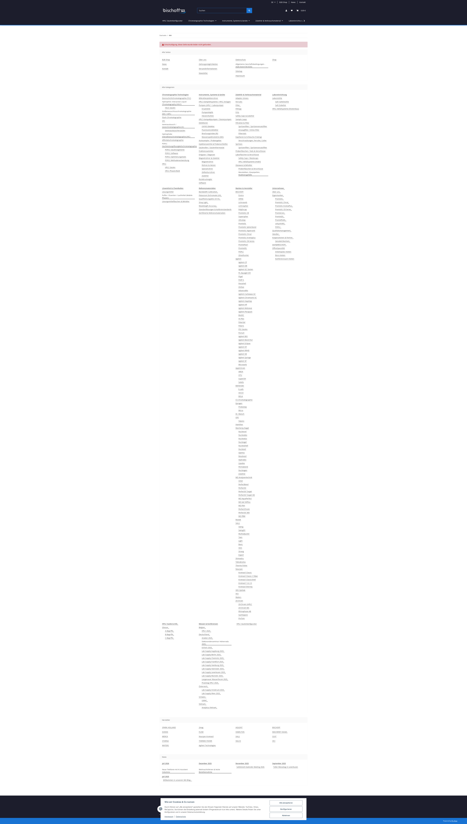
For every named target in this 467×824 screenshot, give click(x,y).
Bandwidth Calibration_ (208, 192)
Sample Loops (241, 119)
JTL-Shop (454, 821)
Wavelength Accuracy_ (208, 206)
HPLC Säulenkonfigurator (247, 624)
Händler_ (276, 234)
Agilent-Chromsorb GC (247, 297)
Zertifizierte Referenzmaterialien (212, 213)
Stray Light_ (203, 202)
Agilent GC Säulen (245, 269)
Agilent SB (242, 354)
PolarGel (241, 322)
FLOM (201, 732)
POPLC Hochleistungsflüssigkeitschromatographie (179, 144)
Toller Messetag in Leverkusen (285, 767)
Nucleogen (242, 470)
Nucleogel (242, 442)
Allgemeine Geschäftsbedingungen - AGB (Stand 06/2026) (250, 65)
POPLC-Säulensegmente (174, 150)
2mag (201, 727)
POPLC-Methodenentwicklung (177, 160)
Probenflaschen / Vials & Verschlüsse (250, 151)
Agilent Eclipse (244, 343)
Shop (274, 59)
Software (202, 183)
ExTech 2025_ (207, 647)
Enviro (241, 195)
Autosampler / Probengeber (210, 140)
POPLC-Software (171, 153)
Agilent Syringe (244, 357)
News (293, 2)
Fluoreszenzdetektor (210, 130)
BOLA (240, 396)
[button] (286, 10)
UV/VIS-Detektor (208, 126)
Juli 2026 (165, 763)
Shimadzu (240, 558)
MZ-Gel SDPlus (244, 502)
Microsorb (242, 364)
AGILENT (239, 727)
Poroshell (242, 283)
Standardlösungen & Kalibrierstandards (215, 209)
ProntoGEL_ (279, 216)
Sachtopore (243, 615)
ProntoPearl (243, 245)
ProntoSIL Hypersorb (246, 230)
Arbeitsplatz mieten (283, 252)
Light (240, 541)
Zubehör (205, 176)
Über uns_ (276, 192)
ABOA (240, 371)
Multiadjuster (244, 534)
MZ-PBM (241, 516)
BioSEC (241, 315)
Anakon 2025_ (207, 638)
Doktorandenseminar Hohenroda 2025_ (215, 642)
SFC (163, 121)
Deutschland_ (204, 634)
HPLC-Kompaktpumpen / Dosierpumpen (215, 119)
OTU (240, 375)
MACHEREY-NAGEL (279, 732)
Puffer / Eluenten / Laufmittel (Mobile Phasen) (177, 196)
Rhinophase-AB (244, 611)
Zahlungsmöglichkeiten (208, 64)
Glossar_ (165, 627)
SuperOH (242, 378)
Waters (238, 597)
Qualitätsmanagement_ (281, 230)
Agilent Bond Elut (245, 340)
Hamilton (239, 424)
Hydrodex (242, 460)
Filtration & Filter (242, 123)
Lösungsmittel (168, 192)
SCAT (274, 736)
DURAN (165, 732)
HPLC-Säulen (170, 167)
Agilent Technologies (207, 745)
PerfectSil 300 (244, 512)
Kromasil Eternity (245, 586)
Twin (240, 537)
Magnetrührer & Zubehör (209, 158)
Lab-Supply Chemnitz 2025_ (213, 658)
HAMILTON (240, 732)
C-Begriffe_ (169, 638)
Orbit (240, 481)
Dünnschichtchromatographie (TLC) (176, 98)
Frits (237, 112)
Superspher (243, 216)
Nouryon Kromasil (206, 736)
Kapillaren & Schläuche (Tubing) (249, 137)
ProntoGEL (242, 248)
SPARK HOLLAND (169, 727)
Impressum (169, 816)
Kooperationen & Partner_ (282, 237)
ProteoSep (242, 407)
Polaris (241, 326)
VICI (237, 594)
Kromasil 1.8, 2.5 (245, 583)
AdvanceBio (243, 290)
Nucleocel (242, 431)
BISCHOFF (239, 192)
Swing (240, 527)
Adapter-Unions (242, 98)
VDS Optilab (240, 590)
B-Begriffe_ (169, 634)
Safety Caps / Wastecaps (248, 158)
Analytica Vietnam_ (209, 707)
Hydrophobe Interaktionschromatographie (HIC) (176, 135)
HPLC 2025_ (206, 631)
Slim (240, 548)
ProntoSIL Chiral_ (282, 202)
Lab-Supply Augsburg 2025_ (213, 651)
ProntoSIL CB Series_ (283, 209)
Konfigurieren (286, 809)
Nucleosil (242, 449)
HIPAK (240, 199)
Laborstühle (277, 98)
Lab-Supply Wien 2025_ (211, 693)
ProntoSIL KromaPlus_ (284, 206)
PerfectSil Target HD (246, 495)
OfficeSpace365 (278, 248)
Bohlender (240, 386)
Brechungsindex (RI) (210, 133)
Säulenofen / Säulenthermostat (211, 147)
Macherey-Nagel (242, 428)
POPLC (241, 252)
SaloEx (241, 382)
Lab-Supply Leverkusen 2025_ (214, 672)
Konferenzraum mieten (284, 259)
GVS (237, 417)
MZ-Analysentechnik (244, 477)
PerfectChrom (244, 509)
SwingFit (241, 530)
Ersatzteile (206, 109)
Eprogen (239, 403)
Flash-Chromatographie (171, 117)
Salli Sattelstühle (282, 102)
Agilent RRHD (243, 350)
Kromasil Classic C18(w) (248, 576)
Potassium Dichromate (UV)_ (210, 195)
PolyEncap (242, 209)
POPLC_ (278, 227)
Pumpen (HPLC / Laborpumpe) (211, 105)
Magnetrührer (207, 161)
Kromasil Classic (245, 572)
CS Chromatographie (244, 400)
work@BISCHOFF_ (279, 245)
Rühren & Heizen (209, 165)
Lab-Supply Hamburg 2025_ (213, 665)
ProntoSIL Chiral (244, 234)
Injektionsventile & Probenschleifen (213, 144)
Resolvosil (242, 456)
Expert (241, 555)
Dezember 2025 (205, 763)
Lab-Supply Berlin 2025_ (211, 654)
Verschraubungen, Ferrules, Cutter (252, 140)
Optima (241, 453)
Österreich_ (203, 686)
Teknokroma (241, 562)
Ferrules (239, 102)
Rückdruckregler (205, 179)
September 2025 (279, 763)
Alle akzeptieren (286, 803)
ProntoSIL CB (243, 213)
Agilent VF (242, 361)
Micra (240, 410)
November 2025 (242, 763)
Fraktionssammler (206, 151)
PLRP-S (241, 280)
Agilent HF (242, 347)
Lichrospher (243, 206)
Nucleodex (242, 435)
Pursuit (241, 333)
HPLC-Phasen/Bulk (172, 171)
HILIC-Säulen (170, 108)
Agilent (238, 259)
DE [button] (272, 2)
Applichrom (240, 368)
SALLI (238, 523)
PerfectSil (242, 488)
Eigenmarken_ (278, 195)
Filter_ (238, 105)
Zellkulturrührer (208, 172)
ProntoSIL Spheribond (247, 227)
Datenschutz (181, 816)
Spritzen (239, 144)
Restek (238, 519)
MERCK (165, 736)
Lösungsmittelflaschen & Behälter (175, 201)
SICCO (240, 393)
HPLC (164, 164)
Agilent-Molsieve (245, 308)
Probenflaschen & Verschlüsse (250, 169)
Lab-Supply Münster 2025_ (212, 676)
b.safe (240, 389)
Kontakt (302, 2)
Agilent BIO (243, 336)
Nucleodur (242, 438)
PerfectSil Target (245, 491)
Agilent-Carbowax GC (247, 294)
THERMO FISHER (205, 741)
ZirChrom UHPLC (245, 604)
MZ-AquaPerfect (245, 498)
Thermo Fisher (241, 565)
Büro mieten (280, 255)
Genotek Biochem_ (282, 241)
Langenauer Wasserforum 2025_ (215, 679)
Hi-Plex (241, 319)
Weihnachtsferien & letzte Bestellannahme (209, 770)
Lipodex (241, 463)
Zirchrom (239, 601)
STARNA (165, 741)
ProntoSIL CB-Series (246, 241)
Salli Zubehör (280, 105)
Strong (241, 551)
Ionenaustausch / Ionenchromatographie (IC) (173, 125)
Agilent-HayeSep (245, 301)
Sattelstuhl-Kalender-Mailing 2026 (250, 767)
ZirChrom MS (243, 608)
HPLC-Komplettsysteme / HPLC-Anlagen (215, 102)
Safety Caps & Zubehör (245, 116)
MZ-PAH (241, 505)
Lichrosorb (242, 202)
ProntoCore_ (280, 213)
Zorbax (241, 287)
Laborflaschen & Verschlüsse (247, 154)
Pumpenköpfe (207, 112)
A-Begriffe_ (169, 631)
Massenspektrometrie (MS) (213, 137)
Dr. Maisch (240, 414)
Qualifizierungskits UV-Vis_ (209, 199)
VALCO (238, 741)
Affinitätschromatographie (173, 140)
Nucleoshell (243, 445)
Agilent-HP (242, 304)
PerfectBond (243, 484)
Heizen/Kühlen (208, 116)
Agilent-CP (242, 262)
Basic (240, 544)
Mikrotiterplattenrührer (208, 98)
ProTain (241, 618)
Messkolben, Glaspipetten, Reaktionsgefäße (249, 173)
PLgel (240, 276)
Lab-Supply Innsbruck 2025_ (213, 690)
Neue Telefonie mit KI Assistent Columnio (175, 770)
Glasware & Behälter (244, 165)
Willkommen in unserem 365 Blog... (177, 780)
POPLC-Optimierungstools (175, 157)
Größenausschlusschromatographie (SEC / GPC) (176, 112)
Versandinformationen (208, 68)
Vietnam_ (202, 704)
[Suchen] (249, 10)
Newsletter (203, 73)
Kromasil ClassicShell (247, 579)
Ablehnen (286, 815)
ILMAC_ (205, 700)
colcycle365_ (280, 223)
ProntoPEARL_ (280, 220)
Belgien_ (202, 627)
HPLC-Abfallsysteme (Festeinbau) (285, 109)
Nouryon (239, 569)
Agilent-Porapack (245, 311)
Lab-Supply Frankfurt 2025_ (213, 661)
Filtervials (242, 133)
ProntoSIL (242, 223)
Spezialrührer (207, 169)
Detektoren (203, 123)
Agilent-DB (242, 266)
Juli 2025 (165, 776)
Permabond (243, 467)
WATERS (165, 745)
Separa (241, 421)
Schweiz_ (202, 697)
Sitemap (239, 71)
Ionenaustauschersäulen (175, 130)
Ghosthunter (243, 255)
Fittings (239, 109)
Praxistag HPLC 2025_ (210, 683)
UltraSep (242, 220)
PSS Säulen (242, 329)
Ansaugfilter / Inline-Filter (248, 130)
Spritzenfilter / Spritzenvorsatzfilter (252, 126)
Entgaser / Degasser (207, 154)
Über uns (202, 59)
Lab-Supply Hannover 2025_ (213, 669)
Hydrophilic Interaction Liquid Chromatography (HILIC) (174, 103)
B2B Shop (283, 2)
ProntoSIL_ (279, 199)
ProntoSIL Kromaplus (247, 237)
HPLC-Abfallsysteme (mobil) (249, 161)
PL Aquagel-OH (244, 273)
